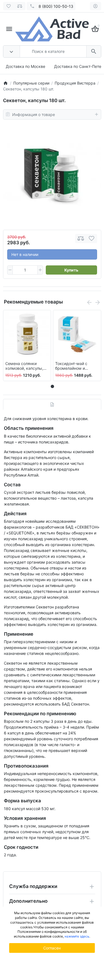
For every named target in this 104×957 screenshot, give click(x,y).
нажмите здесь (77, 936)
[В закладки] (91, 238)
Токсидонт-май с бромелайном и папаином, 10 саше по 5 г (76, 366)
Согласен (52, 948)
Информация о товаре (33, 114)
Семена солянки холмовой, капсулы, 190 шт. (24, 366)
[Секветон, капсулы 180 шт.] (52, 174)
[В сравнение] (80, 238)
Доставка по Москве (25, 66)
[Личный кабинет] (95, 6)
